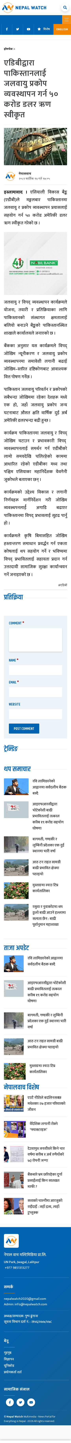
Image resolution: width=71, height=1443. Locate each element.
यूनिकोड (9, 1366)
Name (14, 660)
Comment (16, 623)
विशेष (46, 29)
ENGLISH (62, 29)
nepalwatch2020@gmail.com (25, 1299)
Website (14, 704)
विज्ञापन (9, 1359)
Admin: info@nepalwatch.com (25, 1304)
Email (14, 682)
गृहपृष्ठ (7, 1353)
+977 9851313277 (17, 1268)
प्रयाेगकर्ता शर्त (12, 1372)
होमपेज (9, 49)
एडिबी (63, 585)
